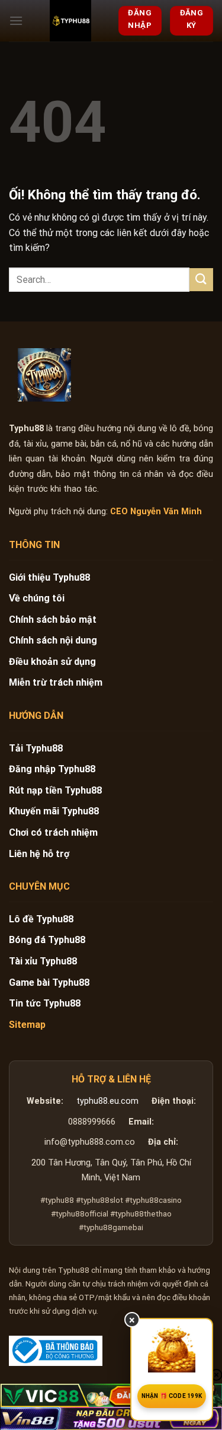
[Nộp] (201, 279)
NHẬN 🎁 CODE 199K (171, 1396)
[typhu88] (44, 374)
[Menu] (16, 20)
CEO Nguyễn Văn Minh (156, 512)
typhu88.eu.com (107, 1101)
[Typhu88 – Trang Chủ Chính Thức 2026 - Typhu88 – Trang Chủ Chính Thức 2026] (70, 21)
